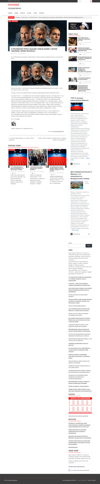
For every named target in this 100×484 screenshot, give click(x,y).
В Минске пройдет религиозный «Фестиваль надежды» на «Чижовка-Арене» (79, 356)
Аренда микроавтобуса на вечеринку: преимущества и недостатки (84, 58)
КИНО (10, 21)
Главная (10, 13)
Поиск (70, 243)
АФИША (16, 13)
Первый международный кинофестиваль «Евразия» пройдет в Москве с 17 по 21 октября (57, 169)
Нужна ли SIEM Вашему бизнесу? (77, 305)
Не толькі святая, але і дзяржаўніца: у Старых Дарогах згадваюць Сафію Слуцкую (79, 349)
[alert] (80, 470)
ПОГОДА (29, 13)
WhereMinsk (22, 53)
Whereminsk (13, 4)
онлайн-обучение (85, 75)
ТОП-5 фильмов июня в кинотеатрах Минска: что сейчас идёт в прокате (17, 168)
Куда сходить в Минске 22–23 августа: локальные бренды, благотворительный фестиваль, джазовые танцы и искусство (79, 254)
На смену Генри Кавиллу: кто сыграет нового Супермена (21, 139)
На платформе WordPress (69, 480)
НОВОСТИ (22, 13)
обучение (83, 44)
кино (15, 173)
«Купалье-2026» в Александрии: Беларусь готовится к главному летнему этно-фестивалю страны (80, 301)
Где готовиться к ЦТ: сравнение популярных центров (84, 39)
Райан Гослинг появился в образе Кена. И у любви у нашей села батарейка (52, 139)
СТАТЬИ (35, 13)
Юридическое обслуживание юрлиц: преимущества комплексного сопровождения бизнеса (78, 376)
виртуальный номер (86, 83)
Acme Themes (92, 480)
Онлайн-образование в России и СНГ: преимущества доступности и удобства (84, 69)
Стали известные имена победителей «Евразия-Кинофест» (36, 168)
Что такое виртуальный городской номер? (84, 78)
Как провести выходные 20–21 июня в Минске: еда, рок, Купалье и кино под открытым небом (79, 319)
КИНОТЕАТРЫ (15, 21)
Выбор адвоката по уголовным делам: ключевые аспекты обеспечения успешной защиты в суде (84, 88)
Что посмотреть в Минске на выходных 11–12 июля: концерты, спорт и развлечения (80, 278)
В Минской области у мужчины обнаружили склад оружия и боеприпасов (77, 431)
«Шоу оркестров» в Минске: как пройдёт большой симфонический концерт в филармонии (80, 289)
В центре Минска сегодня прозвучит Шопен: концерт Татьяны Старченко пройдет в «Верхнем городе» (78, 263)
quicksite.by (85, 416)
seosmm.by (79, 416)
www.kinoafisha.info (59, 131)
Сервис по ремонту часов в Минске (79, 386)
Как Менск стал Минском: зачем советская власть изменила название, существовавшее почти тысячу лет (80, 268)
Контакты (41, 13)
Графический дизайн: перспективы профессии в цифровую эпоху (85, 49)
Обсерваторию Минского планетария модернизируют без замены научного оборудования (79, 442)
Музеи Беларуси (73, 447)
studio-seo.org (72, 416)
